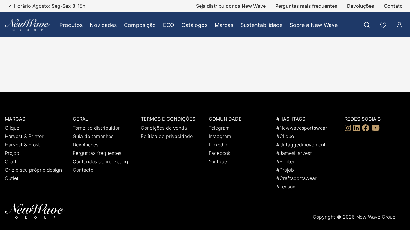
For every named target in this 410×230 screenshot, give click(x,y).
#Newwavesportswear (301, 128)
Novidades (103, 25)
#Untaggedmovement (301, 145)
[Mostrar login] (399, 25)
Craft (11, 161)
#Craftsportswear (296, 178)
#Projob (285, 170)
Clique (12, 128)
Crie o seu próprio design (33, 170)
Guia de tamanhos (93, 136)
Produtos (71, 25)
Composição (140, 25)
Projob (12, 153)
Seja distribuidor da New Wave (231, 6)
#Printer (285, 161)
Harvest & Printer (24, 136)
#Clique (285, 136)
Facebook (219, 153)
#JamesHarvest (294, 153)
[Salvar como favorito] (383, 25)
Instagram (220, 136)
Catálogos (194, 25)
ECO (168, 25)
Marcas (224, 25)
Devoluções (360, 6)
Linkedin (218, 145)
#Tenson (285, 187)
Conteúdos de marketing (100, 161)
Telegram (219, 128)
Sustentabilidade (261, 25)
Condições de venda (164, 128)
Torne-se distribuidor (96, 128)
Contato (393, 6)
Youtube (218, 161)
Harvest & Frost (22, 145)
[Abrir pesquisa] (367, 25)
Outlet (12, 178)
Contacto (83, 170)
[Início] (27, 25)
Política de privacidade (167, 136)
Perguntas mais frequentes (306, 6)
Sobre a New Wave (314, 25)
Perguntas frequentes (97, 153)
